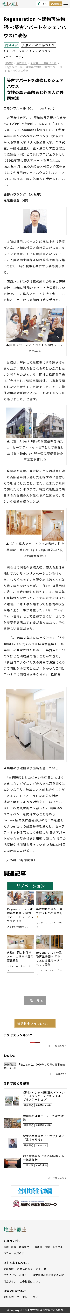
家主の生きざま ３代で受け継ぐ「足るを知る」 (44, 1138)
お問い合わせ (25, 1269)
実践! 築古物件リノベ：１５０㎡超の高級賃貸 (20, 956)
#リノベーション (16, 51)
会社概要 (9, 1297)
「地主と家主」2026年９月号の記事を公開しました (34, 1066)
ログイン (43, 4)
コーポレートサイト (28, 1297)
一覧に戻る (35, 1000)
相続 (6, 1247)
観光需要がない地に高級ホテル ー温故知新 (43, 1158)
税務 (13, 1247)
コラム (7, 1253)
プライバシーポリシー (16, 1275)
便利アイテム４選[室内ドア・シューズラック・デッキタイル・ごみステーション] (44, 1096)
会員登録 (56, 4)
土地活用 (37, 1247)
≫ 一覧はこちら (57, 1046)
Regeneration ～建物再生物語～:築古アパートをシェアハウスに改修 (20, 915)
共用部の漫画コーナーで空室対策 (43, 1117)
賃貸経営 (24, 1247)
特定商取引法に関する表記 (48, 1275)
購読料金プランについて (35, 1023)
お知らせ (19, 1253)
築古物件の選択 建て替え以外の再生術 (49, 911)
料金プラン (10, 1281)
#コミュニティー (16, 57)
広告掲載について (30, 1281)
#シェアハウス (40, 51)
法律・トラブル (54, 1247)
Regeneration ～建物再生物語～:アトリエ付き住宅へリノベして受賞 (49, 958)
